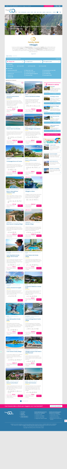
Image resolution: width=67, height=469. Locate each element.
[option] (33, 27)
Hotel (26, 127)
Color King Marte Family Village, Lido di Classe (13, 255)
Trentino (14, 94)
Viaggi (28, 12)
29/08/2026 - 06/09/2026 (48, 93)
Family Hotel (48, 12)
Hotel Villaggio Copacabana (33, 129)
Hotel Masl (52, 86)
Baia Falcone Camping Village (15, 224)
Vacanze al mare (38, 414)
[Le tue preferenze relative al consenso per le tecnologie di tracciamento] (1, 352)
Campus (43, 12)
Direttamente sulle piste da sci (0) (15, 72)
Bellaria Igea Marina (29, 317)
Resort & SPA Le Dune (31, 160)
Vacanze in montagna (39, 415)
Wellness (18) (10, 76)
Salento (34, 94)
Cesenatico (9, 317)
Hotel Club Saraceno (30, 383)
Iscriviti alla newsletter (56, 406)
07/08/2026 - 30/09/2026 (48, 130)
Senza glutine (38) (48, 75)
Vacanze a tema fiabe (39, 417)
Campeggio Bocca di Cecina (14, 161)
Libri (38, 12)
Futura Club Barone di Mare (32, 96)
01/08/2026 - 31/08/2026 (48, 113)
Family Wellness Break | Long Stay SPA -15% (54, 129)
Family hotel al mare (54, 415)
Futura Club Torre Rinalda (13, 129)
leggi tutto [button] (33, 53)
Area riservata (24, 416)
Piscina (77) (10, 75)
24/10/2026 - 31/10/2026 (48, 122)
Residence (9, 94)
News (40, 12)
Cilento (35, 127)
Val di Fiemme (19, 94)
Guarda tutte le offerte (52, 134)
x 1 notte (56, 122)
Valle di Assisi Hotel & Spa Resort (54, 126)
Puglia (31, 94)
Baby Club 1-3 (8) (29, 70)
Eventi (32, 12)
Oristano (17, 381)
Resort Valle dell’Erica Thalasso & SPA (12, 192)
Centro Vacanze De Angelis (14, 287)
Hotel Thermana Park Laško (54, 117)
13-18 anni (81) (32, 66)
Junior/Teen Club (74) (30, 72)
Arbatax (35, 381)
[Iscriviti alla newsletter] (66, 421)
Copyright (25, 427)
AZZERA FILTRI (58, 58)
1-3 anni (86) (21, 66)
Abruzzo (33, 222)
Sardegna (32, 158)
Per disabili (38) (47, 73)
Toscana (15, 158)
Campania (31, 127)
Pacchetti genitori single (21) (32, 73)
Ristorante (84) (29, 75)
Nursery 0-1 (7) (11, 73)
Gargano (36, 189)
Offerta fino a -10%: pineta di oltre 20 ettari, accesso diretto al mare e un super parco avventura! (55, 100)
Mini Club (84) (47, 72)
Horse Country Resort (12, 383)
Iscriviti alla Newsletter (49, 6)
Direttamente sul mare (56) (50, 70)
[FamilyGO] (11, 11)
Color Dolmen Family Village (14, 351)
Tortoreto (38, 222)
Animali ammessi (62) (12, 70)
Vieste (34, 284)
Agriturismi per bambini (55, 417)
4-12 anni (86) (43, 66)
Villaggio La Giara (30, 191)
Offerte (54, 12)
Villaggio (15, 55)
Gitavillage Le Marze (54, 96)
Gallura (36, 158)
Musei (35, 12)
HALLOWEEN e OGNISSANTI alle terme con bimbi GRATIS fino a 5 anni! (54, 119)
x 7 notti (56, 93)
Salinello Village (29, 224)
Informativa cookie (40, 427)
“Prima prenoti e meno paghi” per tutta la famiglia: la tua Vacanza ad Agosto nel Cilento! (52, 110)
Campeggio (9, 158)
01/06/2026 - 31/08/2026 (48, 103)
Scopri (19, 110)
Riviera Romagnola (16, 252)
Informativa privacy (32, 427)
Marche (13, 284)
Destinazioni (23, 12)
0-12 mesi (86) (11, 66)
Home (19, 12)
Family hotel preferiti (58, 12)
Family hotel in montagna (55, 414)
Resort (26, 94)
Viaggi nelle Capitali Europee (41, 418)
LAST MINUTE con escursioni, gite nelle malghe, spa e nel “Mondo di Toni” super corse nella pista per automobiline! (52, 90)
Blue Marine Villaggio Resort (54, 107)
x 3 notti (56, 103)
